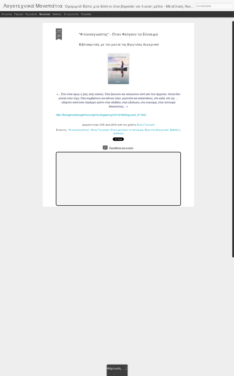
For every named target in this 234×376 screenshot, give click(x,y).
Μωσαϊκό (44, 14)
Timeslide (86, 14)
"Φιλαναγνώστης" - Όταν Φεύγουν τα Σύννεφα (118, 34)
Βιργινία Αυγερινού (157, 129)
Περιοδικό (31, 14)
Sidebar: (57, 14)
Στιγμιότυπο (71, 14)
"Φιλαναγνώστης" (79, 129)
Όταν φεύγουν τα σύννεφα (127, 129)
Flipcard (18, 14)
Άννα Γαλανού (146, 124)
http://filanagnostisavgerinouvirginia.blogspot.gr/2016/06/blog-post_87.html (101, 115)
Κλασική (7, 14)
